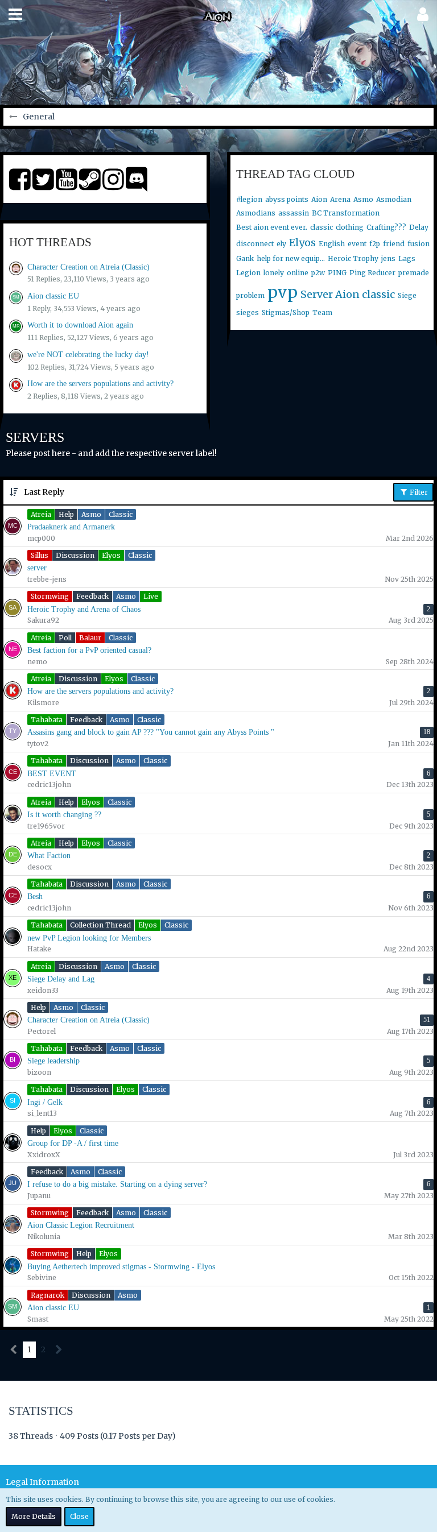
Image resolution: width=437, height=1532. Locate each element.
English (332, 243)
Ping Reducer (372, 272)
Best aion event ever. (271, 227)
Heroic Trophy (353, 258)
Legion (248, 272)
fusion (418, 243)
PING (337, 272)
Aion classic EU (53, 296)
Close (79, 1516)
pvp (282, 292)
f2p (374, 243)
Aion (319, 199)
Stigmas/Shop (286, 312)
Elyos (302, 242)
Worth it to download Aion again (80, 325)
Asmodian (393, 199)
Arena (340, 199)
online (297, 272)
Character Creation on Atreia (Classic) (88, 267)
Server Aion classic (347, 294)
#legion (249, 199)
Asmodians (255, 213)
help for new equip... (291, 258)
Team (322, 312)
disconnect (255, 243)
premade (413, 272)
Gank (245, 258)
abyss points (286, 199)
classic (321, 227)
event (357, 243)
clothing (350, 227)
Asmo (363, 199)
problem (250, 295)
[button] (15, 14)
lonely (273, 272)
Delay (418, 227)
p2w (318, 272)
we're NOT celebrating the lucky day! (88, 354)
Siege (407, 295)
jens (388, 258)
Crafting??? (386, 227)
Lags (406, 258)
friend (394, 243)
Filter (418, 492)
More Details (33, 1516)
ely (281, 243)
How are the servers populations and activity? (100, 383)
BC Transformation (346, 213)
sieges (247, 312)
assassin (293, 213)
